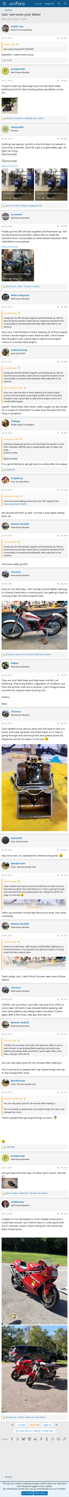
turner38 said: (10, 313)
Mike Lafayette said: (13, 387)
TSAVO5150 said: (11, 496)
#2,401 (64, 38)
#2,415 (64, 935)
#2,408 (64, 490)
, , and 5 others (25, 118)
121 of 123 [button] (34, 1425)
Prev (22, 1425)
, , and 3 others (26, 1417)
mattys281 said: (11, 439)
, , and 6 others (28, 654)
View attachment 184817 (15, 504)
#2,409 (64, 535)
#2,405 (64, 307)
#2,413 (64, 850)
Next (46, 1425)
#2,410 (64, 583)
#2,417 (64, 1034)
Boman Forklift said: (13, 1098)
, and (24, 205)
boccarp (8, 19)
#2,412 (64, 723)
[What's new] (59, 4)
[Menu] (4, 3)
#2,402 (64, 80)
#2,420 (64, 1213)
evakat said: (9, 44)
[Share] (58, 38)
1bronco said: (10, 881)
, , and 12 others (23, 286)
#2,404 (64, 226)
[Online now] (7, 355)
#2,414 (64, 875)
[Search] (65, 4)
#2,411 (64, 675)
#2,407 (64, 433)
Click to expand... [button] (35, 907)
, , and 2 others (27, 1193)
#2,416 (64, 999)
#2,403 (64, 138)
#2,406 (64, 361)
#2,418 (64, 1092)
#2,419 (64, 1167)
